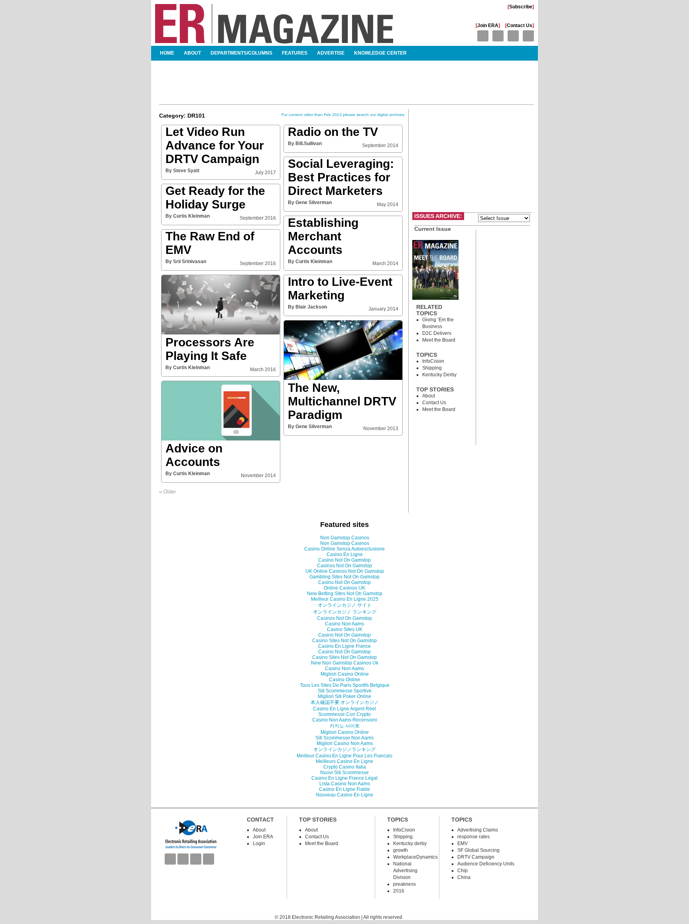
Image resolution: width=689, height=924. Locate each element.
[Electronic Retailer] (274, 40)
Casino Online (344, 679)
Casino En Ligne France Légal (344, 778)
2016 (398, 891)
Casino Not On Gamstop (344, 560)
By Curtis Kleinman (187, 216)
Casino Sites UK (344, 629)
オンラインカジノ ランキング (344, 612)
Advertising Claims (477, 830)
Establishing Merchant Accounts (323, 236)
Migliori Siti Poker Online (344, 696)
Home (167, 53)
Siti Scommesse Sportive (345, 691)
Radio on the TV (333, 131)
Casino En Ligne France (344, 646)
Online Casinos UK (344, 588)
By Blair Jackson (307, 307)
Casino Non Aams (344, 624)
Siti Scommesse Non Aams (344, 738)
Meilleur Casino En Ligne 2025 (344, 599)
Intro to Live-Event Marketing (340, 288)
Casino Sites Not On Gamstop (344, 640)
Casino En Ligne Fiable (344, 789)
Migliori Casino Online (345, 674)
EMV (462, 843)
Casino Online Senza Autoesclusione (344, 549)
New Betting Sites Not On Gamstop (344, 593)
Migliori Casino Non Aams (345, 743)
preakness (404, 884)
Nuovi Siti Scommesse (344, 772)
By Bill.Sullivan (305, 143)
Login (259, 843)
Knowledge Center (380, 53)
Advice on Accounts (193, 455)
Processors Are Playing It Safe (209, 349)
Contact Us (519, 25)
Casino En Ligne (345, 554)
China (463, 877)
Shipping (432, 368)
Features (294, 53)
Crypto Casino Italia (344, 767)
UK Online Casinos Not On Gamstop (344, 571)
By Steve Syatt (182, 170)
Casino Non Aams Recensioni (344, 720)
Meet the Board (438, 340)
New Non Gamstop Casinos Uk (344, 663)
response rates (473, 836)
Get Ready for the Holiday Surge (215, 197)
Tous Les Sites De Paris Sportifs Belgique (345, 685)
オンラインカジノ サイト (345, 605)
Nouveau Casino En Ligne (344, 795)
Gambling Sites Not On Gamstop (344, 577)
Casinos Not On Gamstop (344, 565)
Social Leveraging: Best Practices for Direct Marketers (341, 177)
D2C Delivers (436, 333)
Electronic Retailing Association (326, 917)
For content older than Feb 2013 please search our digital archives (343, 114)
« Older (167, 492)
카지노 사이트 (345, 726)
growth (400, 850)
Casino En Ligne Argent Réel (344, 709)
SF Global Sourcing (478, 850)
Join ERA (488, 25)
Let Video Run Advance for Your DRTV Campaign (214, 145)
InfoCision (433, 361)
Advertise (330, 53)
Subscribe (521, 7)
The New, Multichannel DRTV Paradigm (342, 401)
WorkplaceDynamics (415, 857)
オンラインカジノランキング (344, 749)
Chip (462, 870)
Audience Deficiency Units (485, 864)
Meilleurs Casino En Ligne (344, 761)
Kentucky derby (439, 374)
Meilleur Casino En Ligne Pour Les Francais (344, 756)
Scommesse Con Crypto (344, 714)
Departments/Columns (241, 53)
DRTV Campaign (475, 857)
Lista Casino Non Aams (344, 783)
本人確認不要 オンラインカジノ (345, 702)
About (192, 53)
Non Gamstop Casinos (344, 538)
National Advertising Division (405, 870)
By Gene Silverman (310, 202)
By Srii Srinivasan (185, 261)
